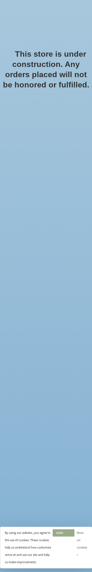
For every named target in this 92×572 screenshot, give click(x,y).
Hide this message (63, 534)
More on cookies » (82, 544)
